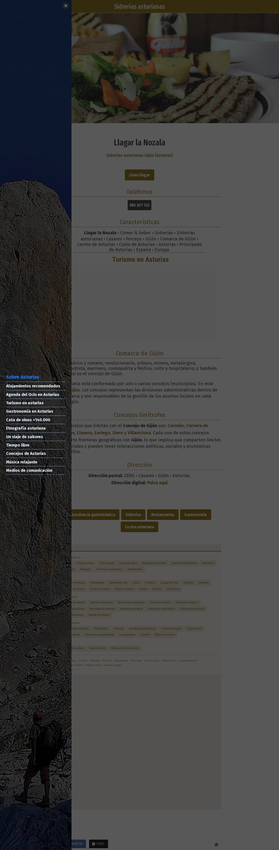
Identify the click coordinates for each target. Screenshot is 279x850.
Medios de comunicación (29, 470)
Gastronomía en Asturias (29, 411)
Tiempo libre (17, 445)
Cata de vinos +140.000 (28, 419)
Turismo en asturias (25, 402)
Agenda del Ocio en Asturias (32, 394)
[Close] (65, 5)
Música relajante (21, 462)
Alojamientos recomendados (33, 386)
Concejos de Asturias (26, 453)
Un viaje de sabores (24, 436)
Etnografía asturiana (26, 428)
